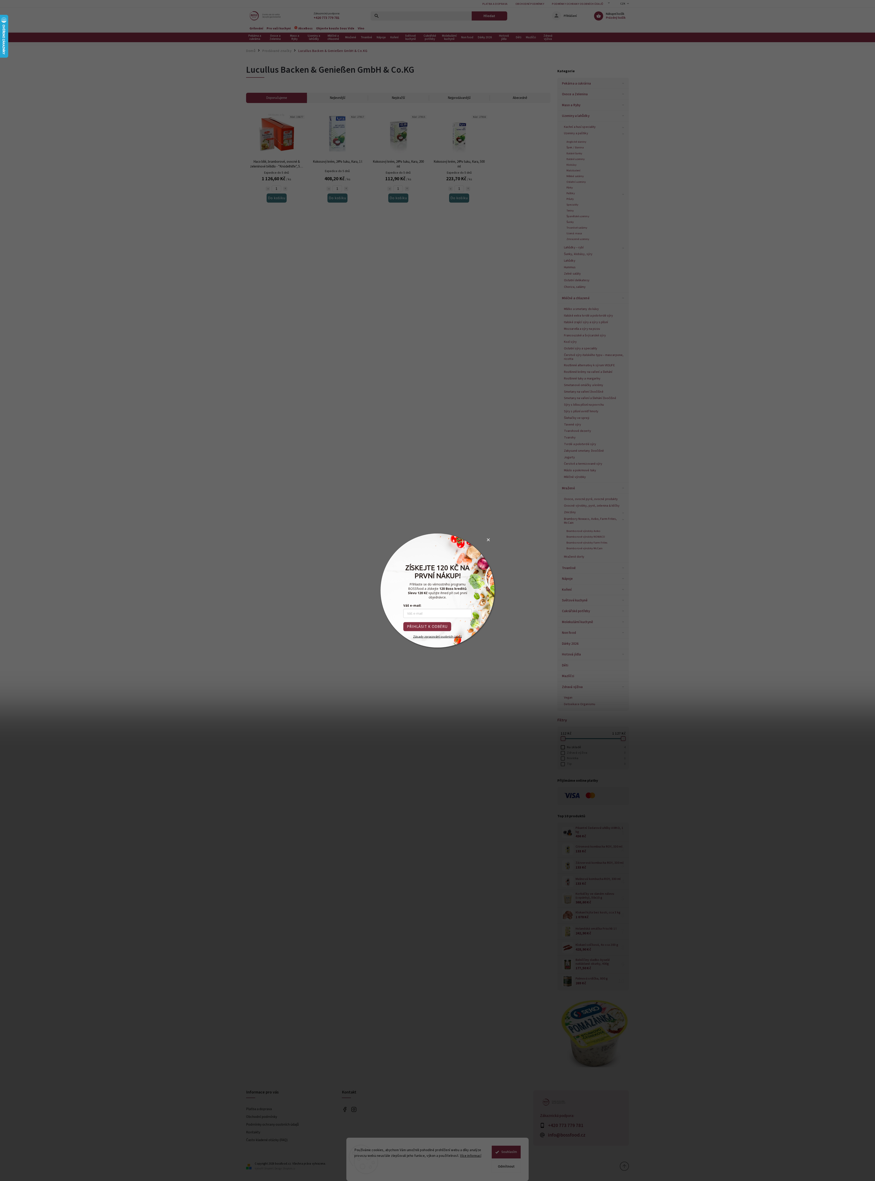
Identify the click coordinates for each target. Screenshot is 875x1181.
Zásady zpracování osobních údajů (437, 636)
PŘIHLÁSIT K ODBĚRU (427, 626)
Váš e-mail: (412, 605)
